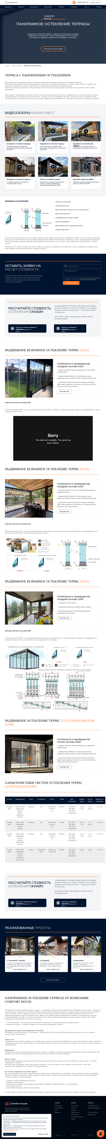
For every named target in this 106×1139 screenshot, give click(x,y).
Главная (7, 65)
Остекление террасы (17, 65)
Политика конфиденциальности (60, 1135)
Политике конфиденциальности (10, 1130)
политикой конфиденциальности (87, 279)
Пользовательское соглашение (75, 1135)
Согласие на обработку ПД (91, 1135)
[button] (95, 2)
